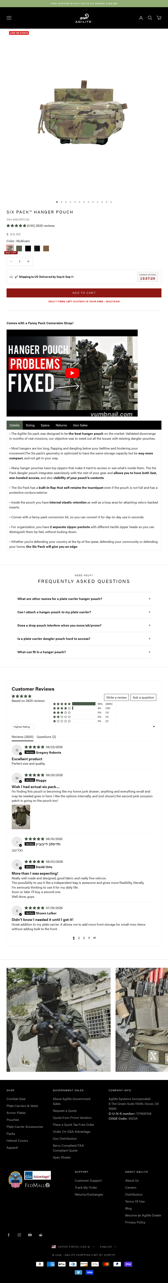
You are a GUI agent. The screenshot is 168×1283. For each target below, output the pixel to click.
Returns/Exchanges (89, 1194)
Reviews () (22, 736)
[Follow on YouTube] (30, 1235)
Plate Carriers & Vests (22, 1105)
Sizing (30, 425)
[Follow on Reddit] (41, 1235)
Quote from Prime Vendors (72, 1117)
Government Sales (68, 1090)
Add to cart (84, 292)
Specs (45, 425)
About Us (132, 1180)
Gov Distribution (65, 1138)
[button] (17, 225)
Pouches (13, 1119)
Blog (128, 1208)
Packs (11, 1133)
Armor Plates (16, 1112)
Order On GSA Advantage (71, 1131)
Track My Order (86, 1187)
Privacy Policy (135, 1222)
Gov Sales (80, 425)
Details (15, 425)
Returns (61, 425)
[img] (35, 746)
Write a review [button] (116, 697)
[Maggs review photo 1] (21, 817)
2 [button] (79, 937)
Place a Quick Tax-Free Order (73, 1124)
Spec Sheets (62, 1157)
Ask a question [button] (143, 697)
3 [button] (84, 937)
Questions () (46, 736)
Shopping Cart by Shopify (96, 1254)
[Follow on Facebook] (9, 1235)
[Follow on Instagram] (19, 1235)
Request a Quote (65, 1110)
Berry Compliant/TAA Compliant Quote (68, 1148)
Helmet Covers (17, 1140)
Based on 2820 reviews (28, 700)
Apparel (12, 1147)
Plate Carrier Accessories (25, 1126)
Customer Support (88, 1180)
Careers (130, 1187)
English (106, 1246)
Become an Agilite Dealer (143, 1215)
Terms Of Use (135, 1201)
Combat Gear (16, 1098)
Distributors (134, 1194)
